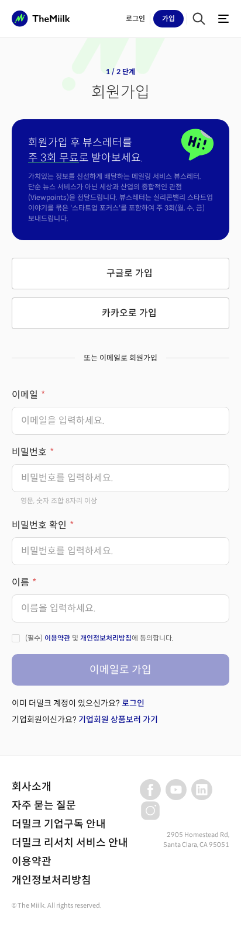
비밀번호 (29, 452)
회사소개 (31, 786)
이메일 (25, 395)
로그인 (133, 703)
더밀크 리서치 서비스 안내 (70, 842)
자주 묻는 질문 (44, 805)
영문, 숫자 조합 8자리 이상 (58, 500)
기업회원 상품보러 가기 (118, 719)
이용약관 (57, 638)
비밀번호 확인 (39, 525)
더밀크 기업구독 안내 (59, 824)
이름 (20, 582)
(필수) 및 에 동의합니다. (99, 638)
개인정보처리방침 (106, 638)
